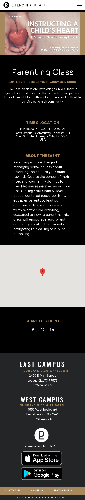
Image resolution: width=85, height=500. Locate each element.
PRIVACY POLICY (63, 490)
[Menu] (79, 5)
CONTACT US (12, 490)
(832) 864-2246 (42, 385)
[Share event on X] (42, 329)
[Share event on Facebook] (33, 329)
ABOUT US (37, 490)
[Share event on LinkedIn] (52, 329)
